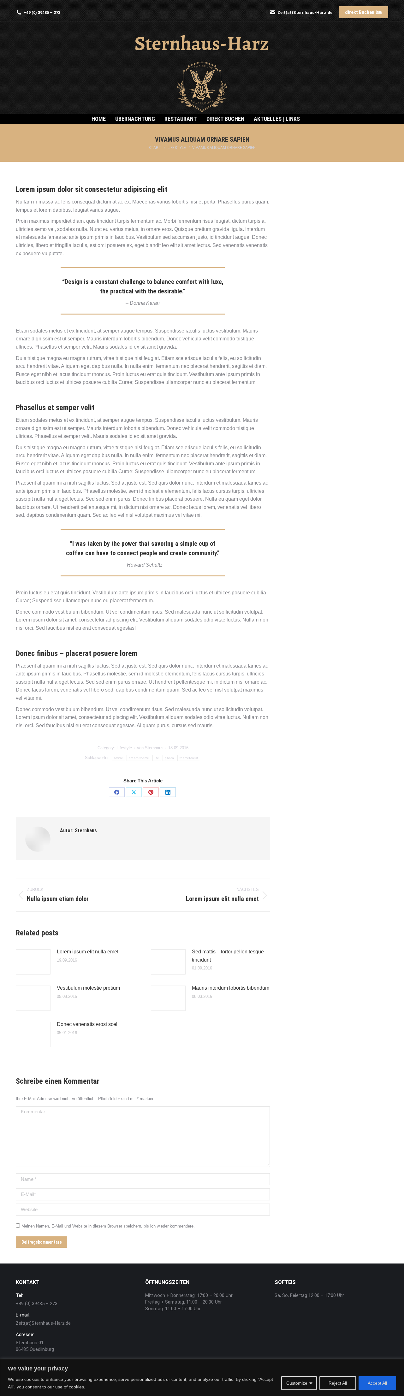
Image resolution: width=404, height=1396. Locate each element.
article (118, 758)
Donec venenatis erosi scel (87, 1024)
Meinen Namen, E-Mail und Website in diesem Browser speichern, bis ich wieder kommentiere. (108, 1226)
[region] (202, 1377)
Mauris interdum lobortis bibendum (230, 988)
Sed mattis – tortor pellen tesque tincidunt (228, 956)
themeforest (189, 758)
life (157, 758)
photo (169, 758)
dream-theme (139, 758)
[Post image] (33, 962)
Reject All (338, 1383)
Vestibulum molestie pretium (88, 988)
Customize (296, 1383)
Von (150, 747)
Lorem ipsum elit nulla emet (87, 951)
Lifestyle (124, 747)
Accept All (377, 1383)
